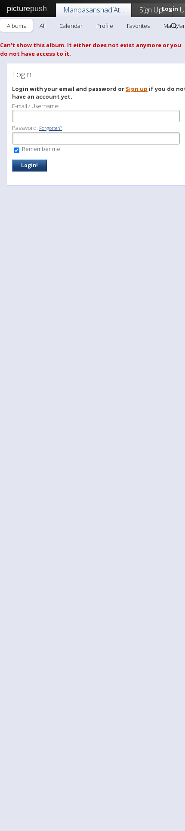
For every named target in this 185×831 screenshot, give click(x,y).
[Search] (174, 26)
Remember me (40, 149)
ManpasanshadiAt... (93, 10)
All (43, 26)
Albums (16, 26)
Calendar (71, 26)
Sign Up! (151, 10)
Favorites (138, 26)
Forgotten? (50, 128)
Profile (104, 26)
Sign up (137, 89)
